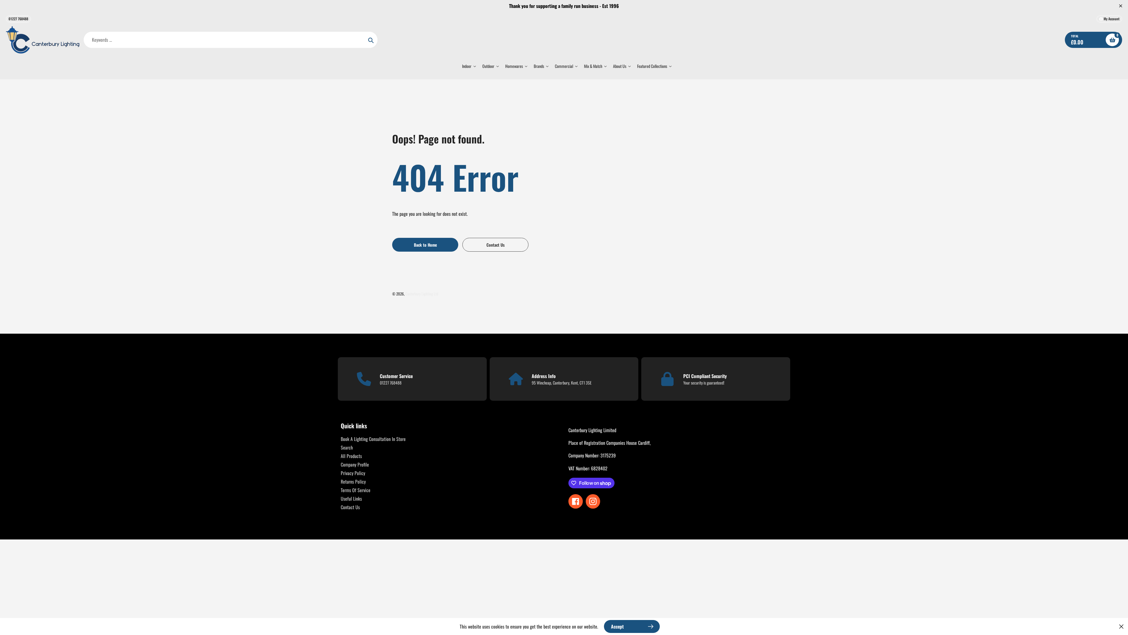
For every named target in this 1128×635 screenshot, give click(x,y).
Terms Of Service (355, 490)
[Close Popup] (1121, 626)
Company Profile (355, 464)
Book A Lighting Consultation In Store (373, 438)
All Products (351, 455)
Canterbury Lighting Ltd (421, 294)
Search (347, 447)
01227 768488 (18, 18)
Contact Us (350, 507)
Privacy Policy (353, 473)
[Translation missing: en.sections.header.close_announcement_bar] (1121, 6)
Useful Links (351, 498)
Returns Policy (353, 481)
